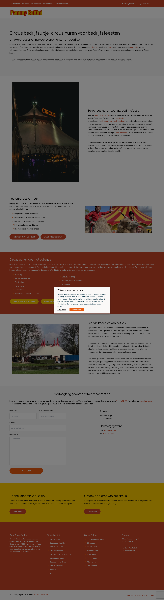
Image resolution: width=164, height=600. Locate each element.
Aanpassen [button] (61, 309)
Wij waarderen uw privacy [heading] (70, 289)
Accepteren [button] (76, 310)
